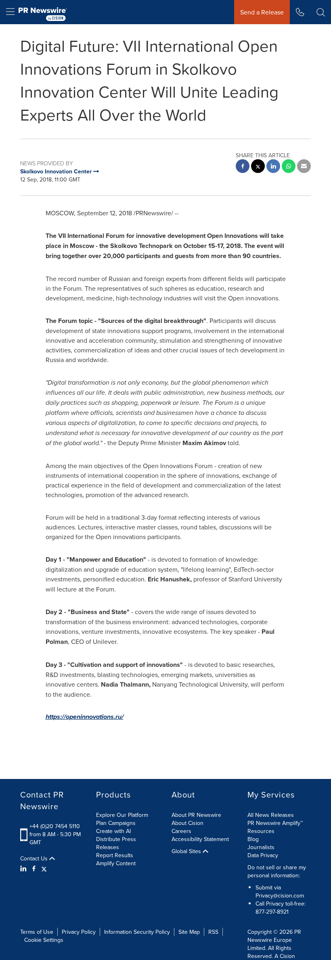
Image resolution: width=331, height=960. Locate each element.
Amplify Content (116, 863)
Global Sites (187, 851)
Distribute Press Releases (116, 843)
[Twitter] (44, 868)
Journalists (260, 847)
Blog (253, 839)
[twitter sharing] (258, 167)
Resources (260, 831)
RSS (213, 932)
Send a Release (262, 12)
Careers (181, 831)
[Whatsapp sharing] (288, 167)
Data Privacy (262, 855)
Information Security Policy (137, 932)
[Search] (320, 12)
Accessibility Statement (200, 839)
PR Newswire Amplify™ (275, 823)
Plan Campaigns (116, 823)
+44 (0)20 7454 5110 (54, 826)
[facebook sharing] (242, 167)
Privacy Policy (79, 932)
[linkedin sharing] (273, 167)
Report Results (114, 855)
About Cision (187, 823)
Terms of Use (36, 932)
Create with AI (113, 831)
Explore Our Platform (122, 815)
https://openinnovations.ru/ (85, 716)
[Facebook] (34, 868)
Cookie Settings (43, 940)
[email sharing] (304, 167)
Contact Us (34, 858)
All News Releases (270, 815)
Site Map (189, 932)
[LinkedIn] (24, 868)
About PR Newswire (196, 815)
